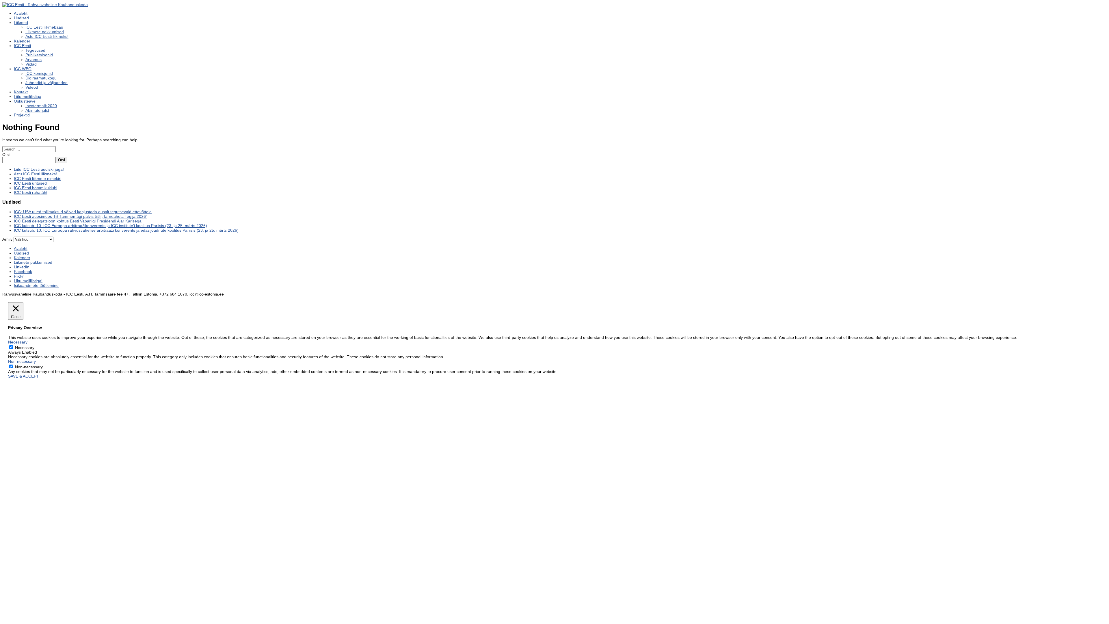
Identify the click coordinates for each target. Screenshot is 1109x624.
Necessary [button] (17, 342)
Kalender (22, 41)
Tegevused (35, 50)
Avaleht (20, 13)
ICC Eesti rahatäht (30, 192)
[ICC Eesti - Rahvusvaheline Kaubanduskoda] (45, 4)
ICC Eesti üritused (30, 183)
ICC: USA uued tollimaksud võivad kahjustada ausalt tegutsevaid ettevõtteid (83, 211)
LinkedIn (21, 267)
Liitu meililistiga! (28, 280)
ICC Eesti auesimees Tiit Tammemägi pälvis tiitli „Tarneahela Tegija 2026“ (80, 216)
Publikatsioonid (39, 55)
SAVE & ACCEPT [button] (23, 376)
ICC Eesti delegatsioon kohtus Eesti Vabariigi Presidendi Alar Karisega (78, 221)
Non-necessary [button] (22, 361)
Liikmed (21, 22)
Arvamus (33, 59)
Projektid (22, 115)
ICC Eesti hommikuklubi (35, 187)
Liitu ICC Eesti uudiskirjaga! (39, 169)
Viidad (31, 64)
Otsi (6, 154)
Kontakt (21, 92)
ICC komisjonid (39, 73)
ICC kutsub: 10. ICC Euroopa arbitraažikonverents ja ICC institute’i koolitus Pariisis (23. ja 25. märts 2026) (110, 225)
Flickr (19, 276)
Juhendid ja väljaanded (46, 82)
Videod (31, 87)
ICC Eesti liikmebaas (44, 27)
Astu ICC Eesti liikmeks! (46, 36)
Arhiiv (7, 239)
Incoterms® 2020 (41, 105)
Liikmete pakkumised (44, 31)
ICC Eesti (22, 45)
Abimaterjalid (37, 110)
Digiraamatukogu (41, 78)
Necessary (24, 347)
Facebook (23, 271)
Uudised (21, 18)
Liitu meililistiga (27, 96)
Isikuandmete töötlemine (36, 285)
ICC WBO (22, 68)
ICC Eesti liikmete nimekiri (37, 178)
